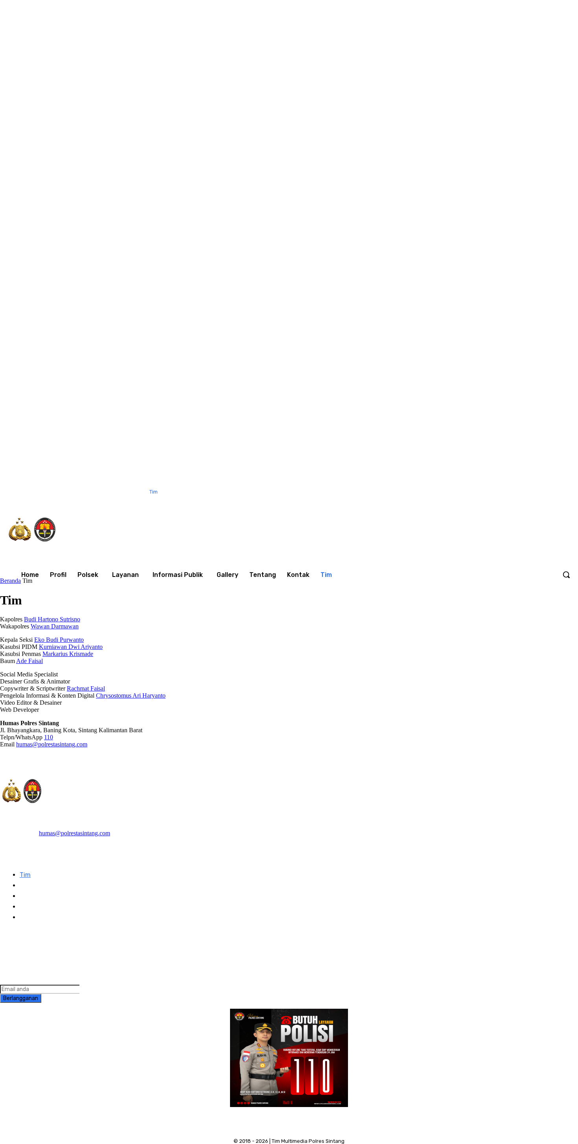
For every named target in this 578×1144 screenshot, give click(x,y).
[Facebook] (417, 492)
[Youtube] (498, 492)
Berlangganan (20, 998)
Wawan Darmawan (55, 626)
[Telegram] (28, 944)
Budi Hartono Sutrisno (52, 619)
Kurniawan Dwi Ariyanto (71, 646)
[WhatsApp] (482, 492)
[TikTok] (450, 492)
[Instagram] (433, 492)
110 (48, 737)
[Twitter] (466, 492)
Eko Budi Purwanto (59, 639)
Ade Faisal (29, 661)
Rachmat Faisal (86, 688)
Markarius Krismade (67, 653)
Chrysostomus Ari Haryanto (131, 695)
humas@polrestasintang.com (51, 744)
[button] (566, 574)
